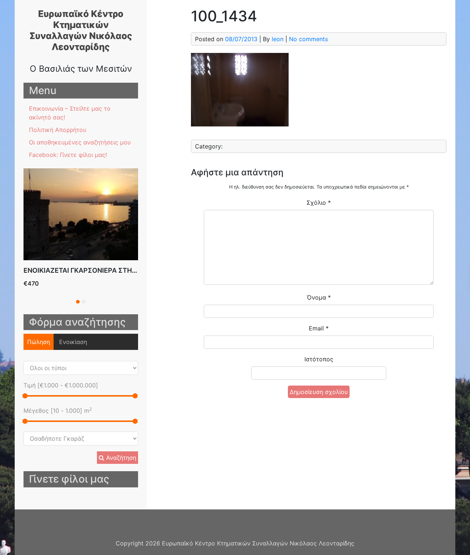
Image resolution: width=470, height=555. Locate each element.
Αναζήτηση (120, 457)
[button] (78, 302)
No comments (308, 39)
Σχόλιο (319, 202)
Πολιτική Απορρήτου (57, 129)
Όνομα (319, 297)
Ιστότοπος (318, 359)
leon (277, 39)
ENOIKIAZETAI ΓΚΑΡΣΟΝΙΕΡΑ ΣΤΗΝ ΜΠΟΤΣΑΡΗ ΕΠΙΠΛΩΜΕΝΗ (124, 270)
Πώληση (38, 341)
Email (319, 328)
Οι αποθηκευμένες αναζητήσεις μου (80, 142)
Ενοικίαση (73, 341)
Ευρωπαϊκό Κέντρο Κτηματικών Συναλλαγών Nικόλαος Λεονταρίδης (80, 30)
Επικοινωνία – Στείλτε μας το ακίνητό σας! (70, 113)
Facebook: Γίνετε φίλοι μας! (68, 154)
